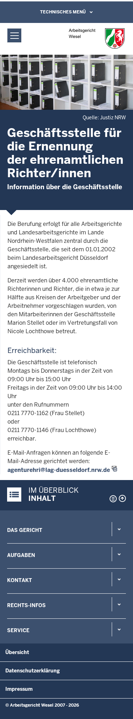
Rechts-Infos (26, 605)
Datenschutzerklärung (32, 670)
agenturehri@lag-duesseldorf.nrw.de (58, 470)
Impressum (19, 689)
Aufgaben (21, 555)
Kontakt (19, 580)
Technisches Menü (63, 12)
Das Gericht (24, 530)
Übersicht (17, 652)
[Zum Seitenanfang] (122, 498)
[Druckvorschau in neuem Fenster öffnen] (111, 499)
